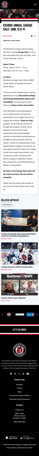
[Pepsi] (9, 314)
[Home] (4, 4)
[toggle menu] (35, 4)
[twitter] (19, 373)
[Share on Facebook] (32, 36)
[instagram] (15, 373)
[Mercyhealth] (19, 314)
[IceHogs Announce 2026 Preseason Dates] (19, 253)
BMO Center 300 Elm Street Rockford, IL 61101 (19, 416)
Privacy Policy (11, 448)
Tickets (19, 388)
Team (19, 392)
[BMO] (31, 314)
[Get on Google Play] (27, 437)
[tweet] (34, 36)
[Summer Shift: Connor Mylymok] (19, 284)
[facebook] (11, 373)
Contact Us (19, 410)
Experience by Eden (25, 448)
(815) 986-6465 (19, 422)
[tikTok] (23, 373)
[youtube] (27, 373)
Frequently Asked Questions (19, 399)
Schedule (19, 384)
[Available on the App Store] (11, 437)
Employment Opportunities (19, 395)
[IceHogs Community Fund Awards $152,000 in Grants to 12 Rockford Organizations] (19, 220)
